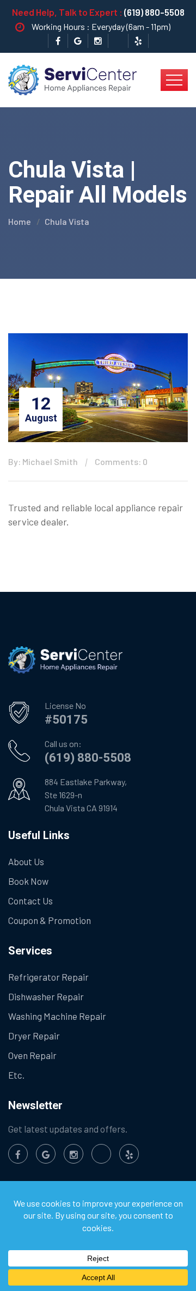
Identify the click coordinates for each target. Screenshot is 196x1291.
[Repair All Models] (72, 79)
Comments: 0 (121, 461)
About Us (26, 861)
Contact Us (30, 900)
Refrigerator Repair (48, 976)
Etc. (16, 1074)
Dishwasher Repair (46, 996)
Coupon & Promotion (49, 920)
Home (19, 221)
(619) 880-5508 (154, 12)
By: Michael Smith (43, 461)
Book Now (28, 881)
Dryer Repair (34, 1035)
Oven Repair (32, 1055)
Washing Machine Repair (57, 1016)
